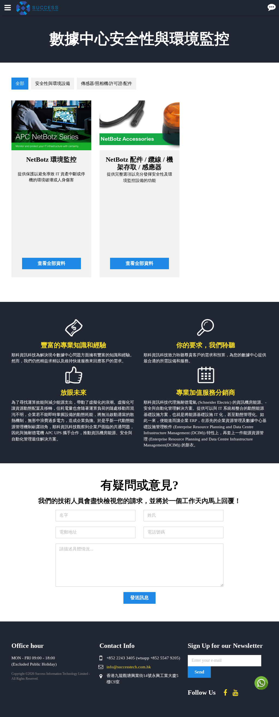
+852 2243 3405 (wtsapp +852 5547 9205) (143, 658)
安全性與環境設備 (52, 83)
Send (199, 672)
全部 (20, 83)
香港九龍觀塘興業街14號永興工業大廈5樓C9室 (142, 678)
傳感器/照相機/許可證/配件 (106, 83)
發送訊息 (139, 597)
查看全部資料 (51, 263)
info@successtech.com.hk (129, 667)
